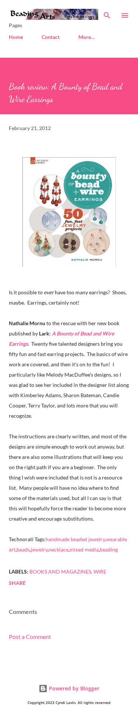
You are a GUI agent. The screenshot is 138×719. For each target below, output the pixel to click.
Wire (99, 571)
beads (23, 549)
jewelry (39, 549)
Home (16, 37)
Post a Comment (30, 636)
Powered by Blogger (73, 688)
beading (109, 549)
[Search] (107, 13)
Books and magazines (60, 571)
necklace (58, 549)
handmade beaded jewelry (75, 539)
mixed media (84, 549)
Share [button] (17, 583)
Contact (51, 37)
